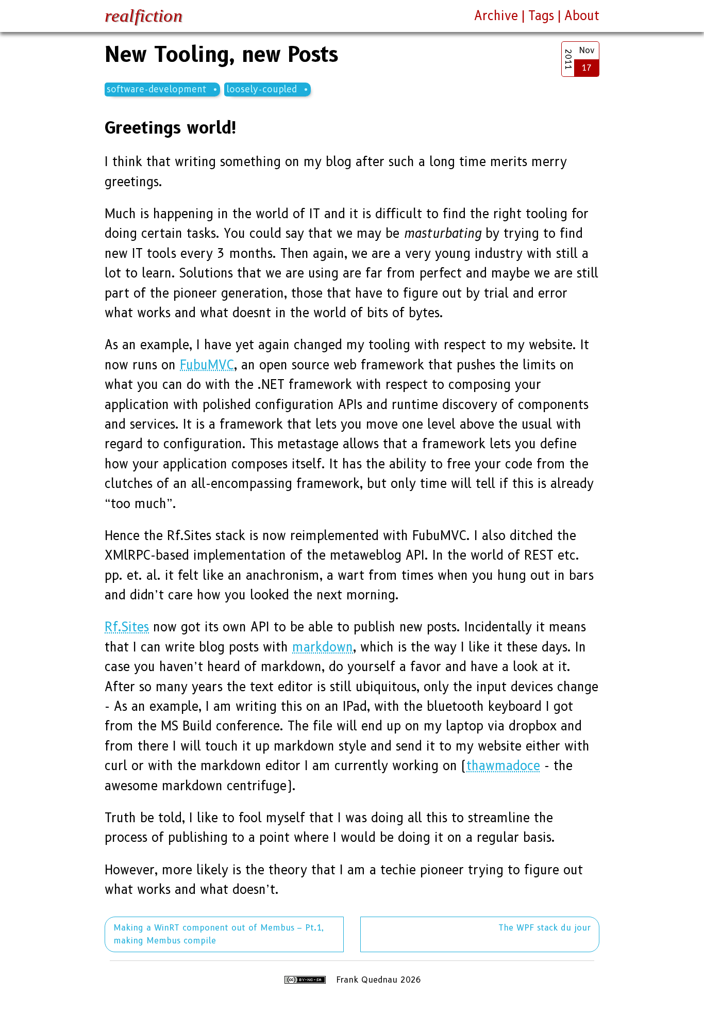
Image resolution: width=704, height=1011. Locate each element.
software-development (156, 89)
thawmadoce (503, 765)
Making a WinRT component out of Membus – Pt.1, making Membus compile (218, 934)
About (581, 15)
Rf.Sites (127, 626)
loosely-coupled (261, 89)
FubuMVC (207, 364)
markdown (322, 647)
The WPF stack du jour (544, 928)
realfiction (143, 16)
